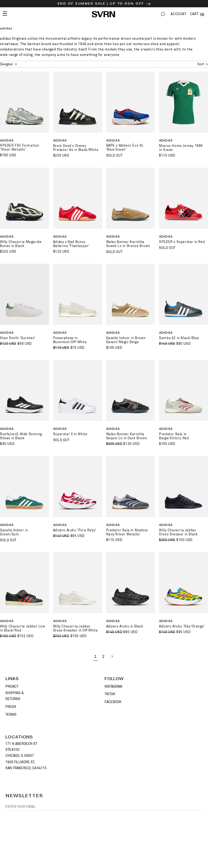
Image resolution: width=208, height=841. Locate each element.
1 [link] (95, 656)
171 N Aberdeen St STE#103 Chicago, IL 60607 (21, 749)
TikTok (110, 694)
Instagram (113, 686)
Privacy (11, 686)
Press (10, 707)
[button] (163, 14)
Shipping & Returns (14, 696)
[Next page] (112, 656)
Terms (11, 715)
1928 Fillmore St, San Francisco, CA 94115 (26, 765)
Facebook (113, 702)
